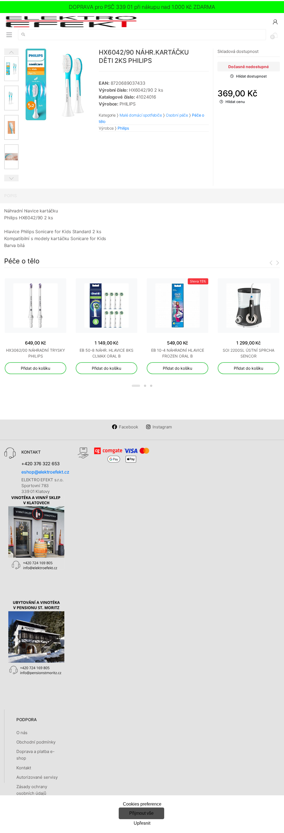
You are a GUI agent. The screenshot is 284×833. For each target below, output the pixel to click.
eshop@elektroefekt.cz (45, 472)
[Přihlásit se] (275, 21)
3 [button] (151, 386)
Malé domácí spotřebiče (141, 115)
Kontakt (23, 767)
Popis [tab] (10, 195)
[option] (55, 84)
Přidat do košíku (35, 368)
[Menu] (9, 35)
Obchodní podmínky (35, 742)
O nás (21, 732)
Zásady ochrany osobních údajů (31, 790)
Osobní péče (177, 115)
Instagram (162, 427)
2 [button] (145, 386)
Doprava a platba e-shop (35, 755)
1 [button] (136, 386)
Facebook (128, 427)
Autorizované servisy (37, 777)
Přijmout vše (141, 813)
